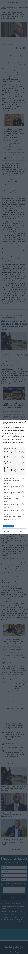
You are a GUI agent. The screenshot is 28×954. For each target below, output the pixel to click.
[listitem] (14, 449)
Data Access (14, 531)
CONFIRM (8, 526)
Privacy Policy (22, 531)
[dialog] (14, 477)
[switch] (22, 452)
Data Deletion (6, 531)
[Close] (25, 422)
